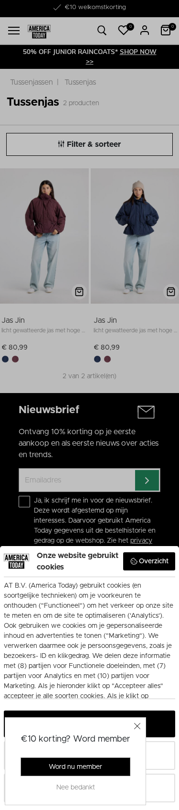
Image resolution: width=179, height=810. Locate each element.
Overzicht (153, 561)
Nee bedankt (75, 787)
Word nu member (75, 767)
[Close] (137, 726)
